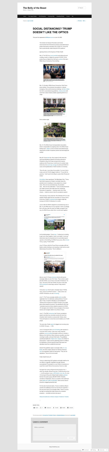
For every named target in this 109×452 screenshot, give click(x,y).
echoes (67, 240)
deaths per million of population (49, 380)
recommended (53, 55)
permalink (73, 415)
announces (54, 277)
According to (43, 179)
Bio (72, 16)
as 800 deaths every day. (59, 373)
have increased (43, 284)
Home (24, 16)
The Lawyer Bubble (32, 16)
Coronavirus (45, 415)
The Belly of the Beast (34, 7)
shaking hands (62, 91)
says (55, 234)
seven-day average (52, 165)
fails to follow (66, 89)
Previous (79, 20)
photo (60, 59)
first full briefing (56, 329)
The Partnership (42, 16)
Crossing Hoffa (51, 16)
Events (68, 16)
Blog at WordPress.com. (54, 446)
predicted (65, 375)
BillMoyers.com (49, 37)
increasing (56, 293)
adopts (48, 148)
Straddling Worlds (60, 16)
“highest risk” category (56, 338)
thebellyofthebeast (61, 415)
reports (52, 324)
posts (59, 297)
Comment (71, 438)
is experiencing (52, 199)
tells (48, 157)
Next (84, 20)
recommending (48, 333)
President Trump (51, 415)
